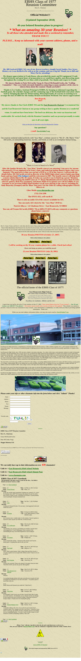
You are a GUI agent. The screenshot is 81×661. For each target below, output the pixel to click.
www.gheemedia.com (45, 190)
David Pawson (10, 489)
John (8, 503)
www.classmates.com (17, 475)
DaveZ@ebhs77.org (43, 131)
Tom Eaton (10, 591)
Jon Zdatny (10, 537)
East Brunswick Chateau (54, 105)
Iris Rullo (9, 513)
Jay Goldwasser (11, 525)
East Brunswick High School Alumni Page (26, 472)
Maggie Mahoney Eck (12, 604)
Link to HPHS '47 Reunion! (40, 644)
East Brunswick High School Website (24, 468)
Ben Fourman (10, 560)
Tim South (9, 548)
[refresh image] (31, 420)
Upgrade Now (40, 428)
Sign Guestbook (13, 484)
